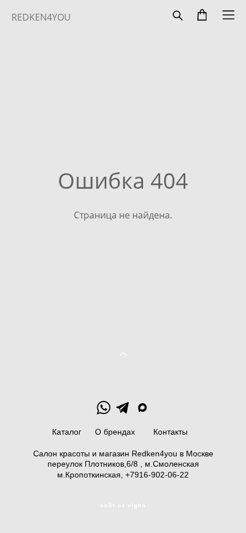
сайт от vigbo (123, 505)
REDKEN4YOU (41, 17)
